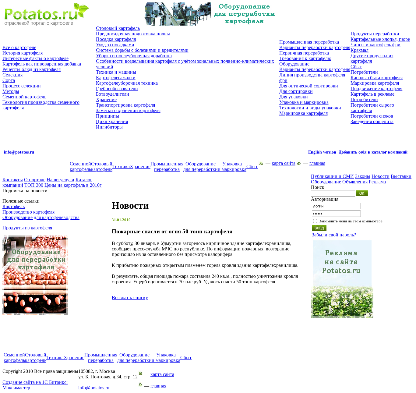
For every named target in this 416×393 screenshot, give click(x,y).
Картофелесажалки (116, 77)
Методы (10, 91)
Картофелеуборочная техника (127, 83)
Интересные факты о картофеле (35, 58)
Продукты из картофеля (27, 227)
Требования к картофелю (305, 58)
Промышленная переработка (309, 41)
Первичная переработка (304, 52)
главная (317, 163)
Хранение (106, 99)
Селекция (12, 74)
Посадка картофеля (116, 39)
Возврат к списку (130, 297)
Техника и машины (116, 72)
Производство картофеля (28, 211)
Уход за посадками (115, 44)
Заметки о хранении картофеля (128, 110)
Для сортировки (296, 91)
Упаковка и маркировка (304, 102)
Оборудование (294, 63)
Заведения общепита (372, 121)
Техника (121, 166)
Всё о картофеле (19, 47)
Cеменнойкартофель (80, 166)
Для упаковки (293, 96)
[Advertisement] (208, 338)
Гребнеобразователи (117, 88)
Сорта (8, 80)
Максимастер (35, 385)
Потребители (364, 72)
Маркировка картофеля (303, 113)
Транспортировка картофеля (125, 105)
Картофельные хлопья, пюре (380, 39)
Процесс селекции (21, 85)
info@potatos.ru (93, 387)
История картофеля (22, 52)
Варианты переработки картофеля (314, 47)
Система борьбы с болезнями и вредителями (142, 50)
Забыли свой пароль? (334, 234)
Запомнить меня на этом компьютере (351, 221)
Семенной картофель (24, 96)
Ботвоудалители (112, 94)
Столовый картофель (118, 28)
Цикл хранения (112, 121)
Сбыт (356, 66)
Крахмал (359, 50)
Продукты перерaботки (375, 33)
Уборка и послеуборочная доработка (134, 55)
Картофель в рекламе (372, 94)
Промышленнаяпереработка (166, 166)
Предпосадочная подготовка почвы (133, 33)
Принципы (107, 116)
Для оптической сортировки (308, 85)
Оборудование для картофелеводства (40, 217)
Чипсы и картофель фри (375, 44)
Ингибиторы (109, 126)
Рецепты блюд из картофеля (31, 69)
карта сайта (283, 163)
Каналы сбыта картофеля (377, 77)
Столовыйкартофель (101, 166)
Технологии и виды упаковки (310, 107)
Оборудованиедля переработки (200, 166)
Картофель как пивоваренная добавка (41, 63)
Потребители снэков (372, 116)
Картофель (13, 206)
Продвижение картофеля (376, 88)
